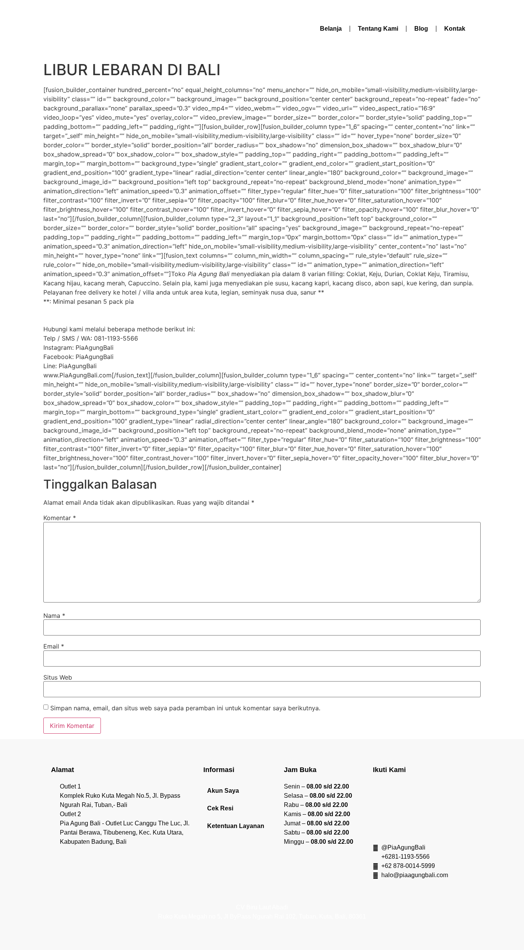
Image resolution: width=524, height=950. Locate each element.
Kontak (454, 28)
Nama (54, 615)
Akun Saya (223, 790)
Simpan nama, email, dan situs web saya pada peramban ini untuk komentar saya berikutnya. (185, 708)
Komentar (59, 518)
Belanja (331, 28)
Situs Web (57, 677)
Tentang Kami (378, 28)
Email (53, 646)
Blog (421, 28)
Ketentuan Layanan (235, 826)
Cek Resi (220, 808)
